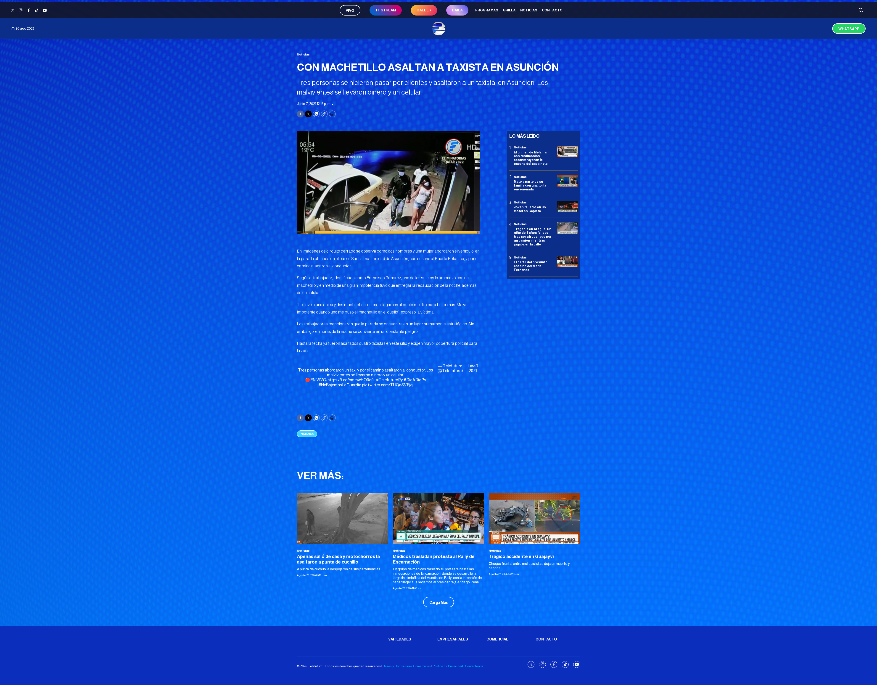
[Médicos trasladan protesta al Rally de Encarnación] (438, 518)
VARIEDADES (399, 639)
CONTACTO (552, 10)
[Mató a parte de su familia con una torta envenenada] (567, 181)
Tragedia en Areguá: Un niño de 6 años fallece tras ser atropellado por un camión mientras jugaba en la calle (533, 236)
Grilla (509, 10)
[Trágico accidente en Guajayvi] (534, 518)
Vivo (350, 11)
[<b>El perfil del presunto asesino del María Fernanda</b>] (567, 261)
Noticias (528, 10)
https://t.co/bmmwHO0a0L (352, 380)
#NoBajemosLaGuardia (339, 385)
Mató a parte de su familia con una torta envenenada (530, 185)
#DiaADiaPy (415, 380)
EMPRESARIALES (452, 639)
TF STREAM (385, 10)
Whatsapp (848, 29)
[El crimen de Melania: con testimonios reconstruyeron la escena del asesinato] (567, 151)
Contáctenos (474, 666)
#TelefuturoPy (389, 380)
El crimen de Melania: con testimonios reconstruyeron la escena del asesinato (531, 157)
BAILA (457, 10)
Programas (486, 10)
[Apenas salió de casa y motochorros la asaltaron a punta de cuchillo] (342, 518)
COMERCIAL (497, 639)
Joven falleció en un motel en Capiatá (530, 209)
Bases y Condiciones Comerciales (407, 666)
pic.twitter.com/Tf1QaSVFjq (387, 385)
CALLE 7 (424, 10)
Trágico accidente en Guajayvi (521, 556)
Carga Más (438, 602)
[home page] (438, 28)
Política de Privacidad (448, 666)
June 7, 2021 (473, 368)
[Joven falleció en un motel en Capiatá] (567, 206)
